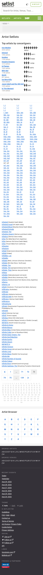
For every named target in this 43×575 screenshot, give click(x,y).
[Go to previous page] (5, 372)
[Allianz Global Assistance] (5, 565)
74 (5, 378)
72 (28, 372)
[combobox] (21, 10)
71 (22, 372)
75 (10, 378)
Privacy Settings (8, 530)
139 (22, 378)
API (3, 546)
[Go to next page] (28, 377)
